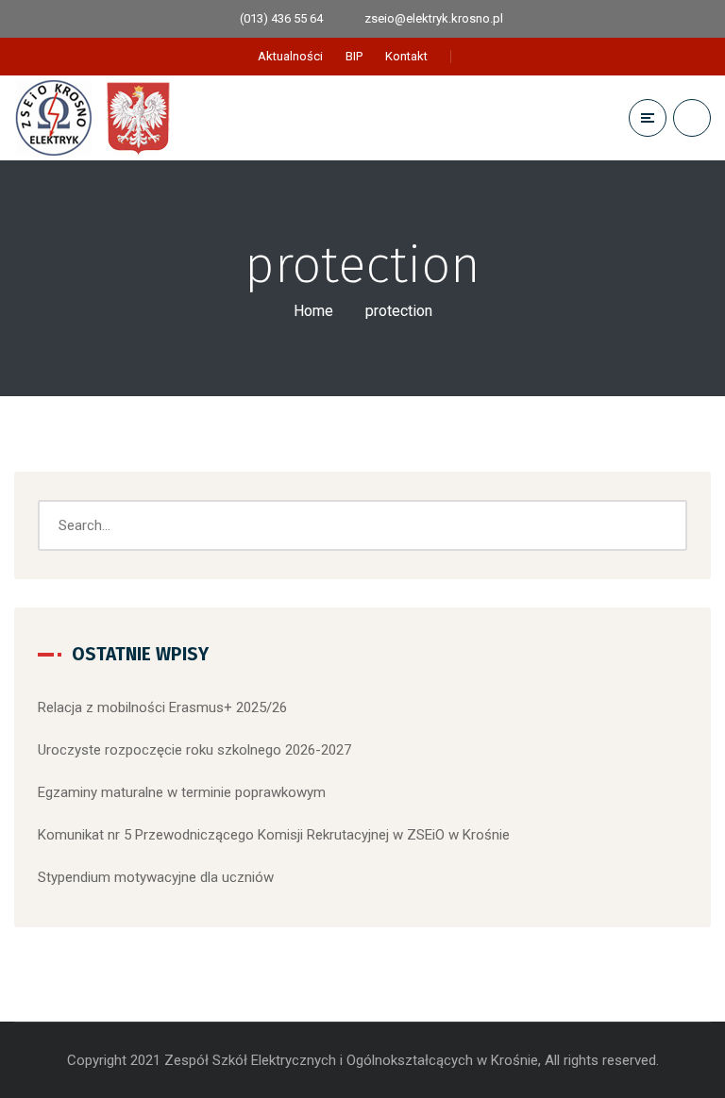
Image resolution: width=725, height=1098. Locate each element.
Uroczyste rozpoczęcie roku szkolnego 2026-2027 (194, 749)
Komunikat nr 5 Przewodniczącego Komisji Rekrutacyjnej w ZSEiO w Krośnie (274, 834)
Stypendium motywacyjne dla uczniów (156, 877)
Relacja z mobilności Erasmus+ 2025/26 (162, 707)
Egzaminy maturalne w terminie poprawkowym (182, 792)
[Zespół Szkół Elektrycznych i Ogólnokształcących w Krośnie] (98, 118)
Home (313, 311)
